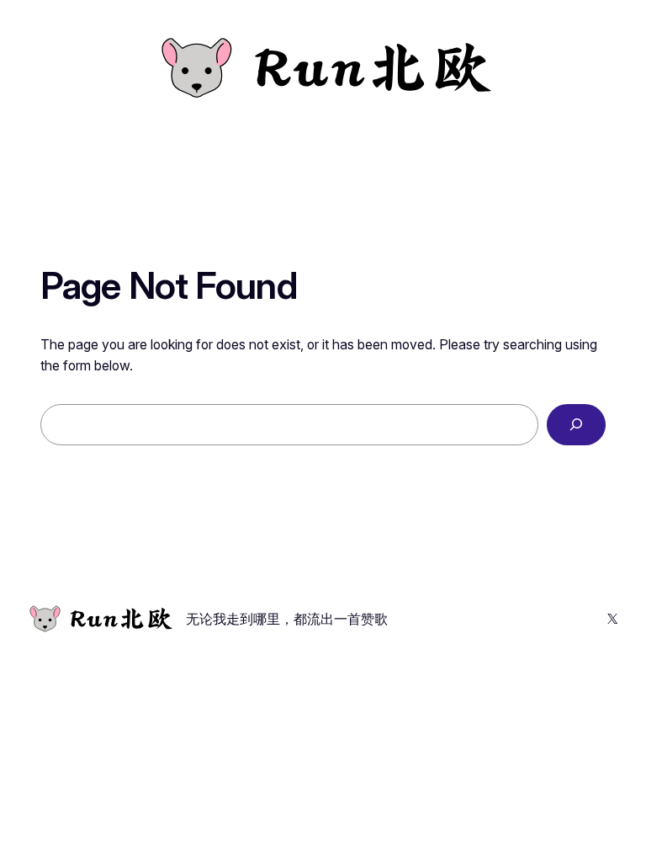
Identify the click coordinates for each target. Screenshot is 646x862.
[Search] (576, 424)
